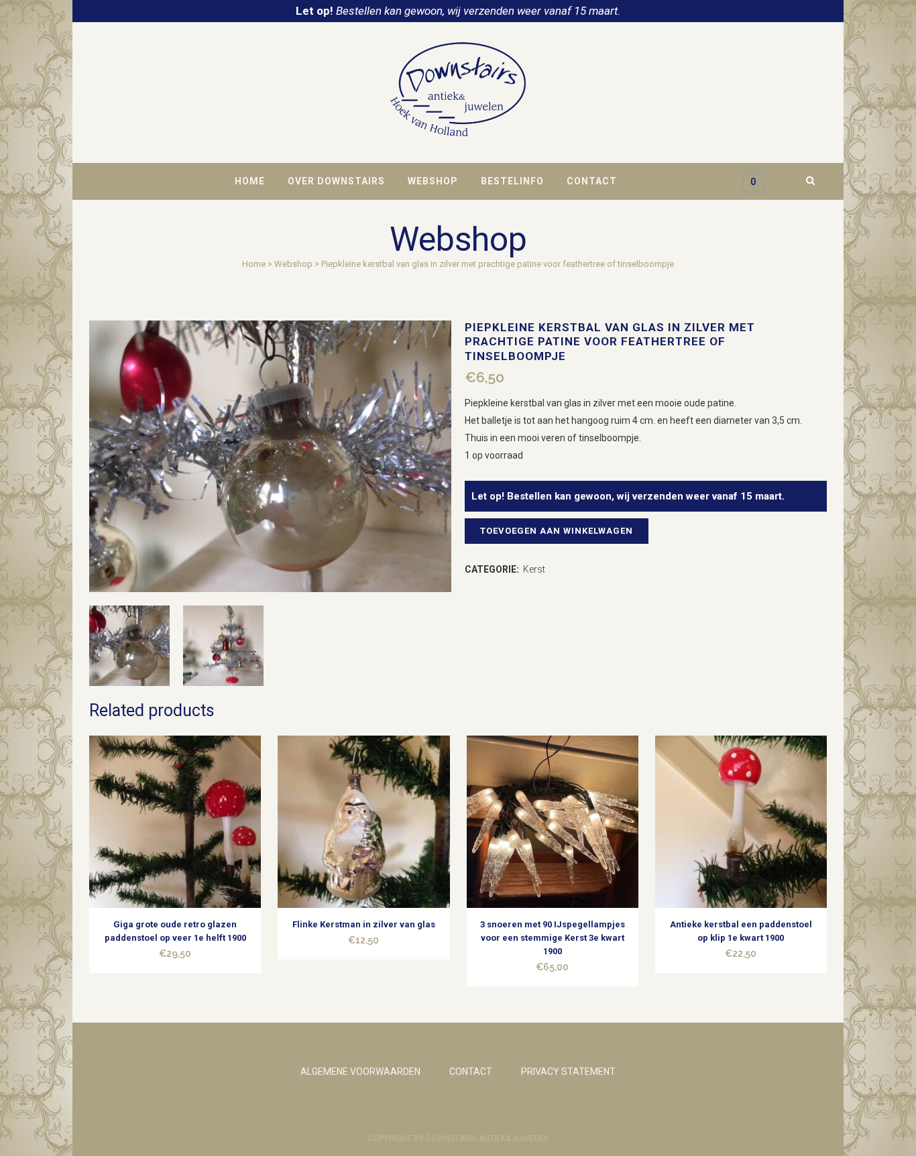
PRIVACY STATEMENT (568, 1071)
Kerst (534, 569)
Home (254, 264)
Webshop (293, 264)
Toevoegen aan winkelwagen (556, 531)
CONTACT (470, 1071)
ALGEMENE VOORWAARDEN (360, 1071)
